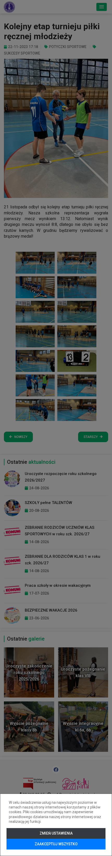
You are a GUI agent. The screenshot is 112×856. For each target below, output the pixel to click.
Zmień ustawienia (56, 833)
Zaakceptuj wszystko (56, 844)
